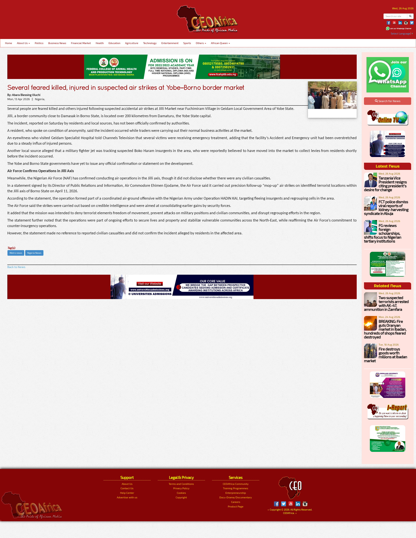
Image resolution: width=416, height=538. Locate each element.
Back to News (16, 267)
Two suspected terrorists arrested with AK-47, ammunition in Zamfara (386, 303)
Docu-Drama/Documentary (235, 497)
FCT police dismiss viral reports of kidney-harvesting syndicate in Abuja (386, 207)
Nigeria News (34, 252)
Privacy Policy (181, 488)
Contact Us (127, 488)
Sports (187, 43)
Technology (149, 43)
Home (8, 43)
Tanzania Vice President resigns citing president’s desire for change (385, 184)
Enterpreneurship (235, 492)
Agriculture (131, 43)
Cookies (181, 492)
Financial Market (81, 43)
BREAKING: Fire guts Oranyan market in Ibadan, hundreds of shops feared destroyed (385, 329)
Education (114, 43)
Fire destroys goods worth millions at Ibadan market (385, 355)
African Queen (219, 43)
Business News (57, 43)
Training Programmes (235, 488)
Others (200, 43)
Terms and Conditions (181, 483)
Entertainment (169, 43)
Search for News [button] (389, 101)
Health (100, 43)
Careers (235, 501)
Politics (39, 43)
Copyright (181, 497)
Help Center (127, 492)
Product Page (235, 506)
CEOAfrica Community (235, 483)
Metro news (16, 252)
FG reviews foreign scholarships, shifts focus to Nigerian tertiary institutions (382, 233)
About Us (22, 43)
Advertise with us (127, 497)
